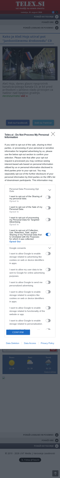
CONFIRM (18, 332)
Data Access (30, 343)
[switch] (48, 197)
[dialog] (30, 239)
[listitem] (30, 190)
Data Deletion (12, 343)
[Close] (54, 135)
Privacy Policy (47, 343)
